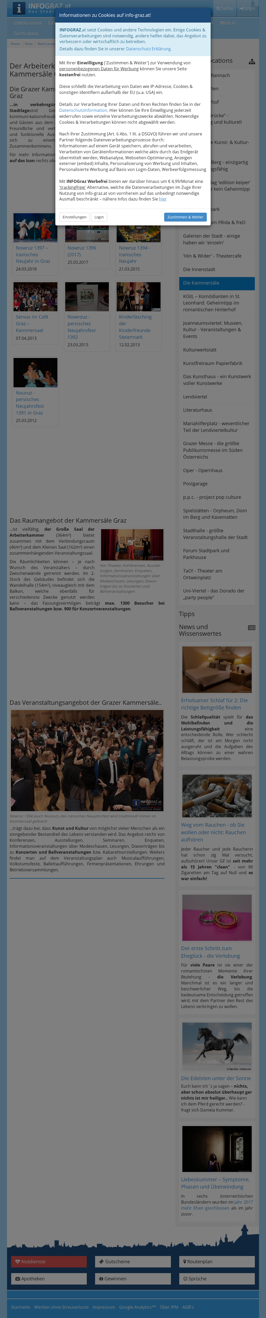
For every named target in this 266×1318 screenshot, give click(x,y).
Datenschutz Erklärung (148, 49)
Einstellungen (75, 217)
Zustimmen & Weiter (185, 217)
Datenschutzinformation (83, 110)
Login (99, 217)
